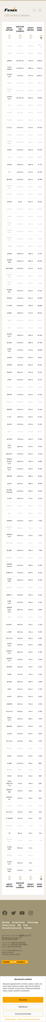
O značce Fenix (18, 922)
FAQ (19, 925)
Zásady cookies (10, 1019)
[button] (34, 10)
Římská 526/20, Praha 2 (11, 937)
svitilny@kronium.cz (15, 950)
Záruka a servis (8, 925)
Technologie (32, 922)
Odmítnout (23, 1007)
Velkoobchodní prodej (11, 928)
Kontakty (28, 928)
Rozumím (23, 1000)
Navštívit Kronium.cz (14, 962)
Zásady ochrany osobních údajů (28, 1019)
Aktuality (6, 922)
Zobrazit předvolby (23, 1014)
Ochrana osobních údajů (11, 954)
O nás (25, 925)
